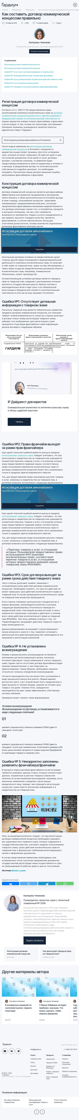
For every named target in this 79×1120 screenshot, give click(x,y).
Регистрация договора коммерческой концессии (22, 64)
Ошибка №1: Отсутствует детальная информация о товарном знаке (29, 72)
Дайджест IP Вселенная (50, 1067)
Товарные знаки (35, 1059)
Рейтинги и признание (69, 1071)
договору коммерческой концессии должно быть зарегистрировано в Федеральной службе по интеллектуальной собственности (32, 116)
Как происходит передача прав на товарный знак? (57, 952)
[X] (28, 883)
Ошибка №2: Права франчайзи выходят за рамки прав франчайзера (28, 76)
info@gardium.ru (35, 1049)
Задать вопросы (34, 940)
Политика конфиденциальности (69, 1076)
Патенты (33, 1066)
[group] (19, 1000)
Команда (65, 1059)
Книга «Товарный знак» (52, 1077)
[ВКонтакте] (10, 883)
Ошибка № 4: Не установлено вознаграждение (21, 83)
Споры (32, 1062)
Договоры (33, 1069)
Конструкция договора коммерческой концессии (22, 68)
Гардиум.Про (50, 1059)
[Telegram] (46, 883)
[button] (36, 1112)
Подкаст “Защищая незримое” (52, 1072)
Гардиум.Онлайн (51, 1062)
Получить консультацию (39, 51)
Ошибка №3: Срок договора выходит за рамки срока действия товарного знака (33, 79)
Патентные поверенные (66, 1063)
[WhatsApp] (65, 883)
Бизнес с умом (18, 870)
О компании (66, 1055)
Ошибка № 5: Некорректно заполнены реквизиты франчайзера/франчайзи (30, 87)
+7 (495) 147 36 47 (70, 1049)
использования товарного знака (17, 455)
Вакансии (65, 1068)
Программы (34, 1073)
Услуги (32, 1055)
